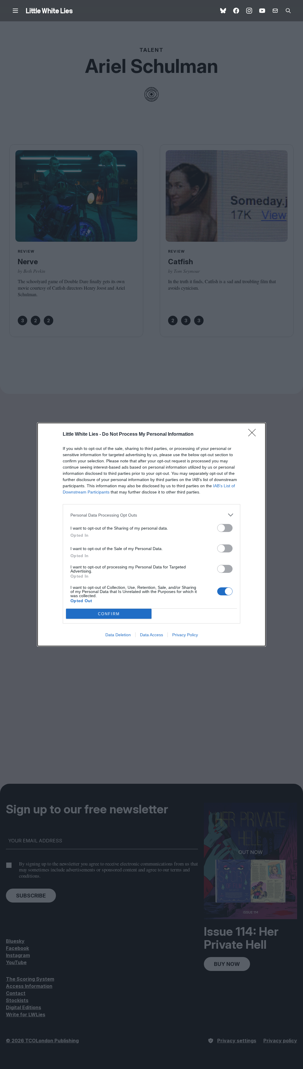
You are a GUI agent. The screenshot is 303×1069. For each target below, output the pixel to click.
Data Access (151, 634)
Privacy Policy (185, 634)
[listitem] (151, 515)
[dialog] (151, 534)
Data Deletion (118, 634)
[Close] (254, 434)
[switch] (225, 528)
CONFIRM (109, 614)
